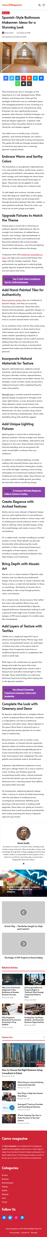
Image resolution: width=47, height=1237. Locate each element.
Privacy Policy (15, 1232)
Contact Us (25, 1232)
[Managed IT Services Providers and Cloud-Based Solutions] (9, 1107)
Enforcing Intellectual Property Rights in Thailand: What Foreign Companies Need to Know (34, 992)
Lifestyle (5, 1194)
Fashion (5, 1186)
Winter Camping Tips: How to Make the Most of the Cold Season (29, 1118)
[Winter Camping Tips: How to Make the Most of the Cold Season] (9, 1118)
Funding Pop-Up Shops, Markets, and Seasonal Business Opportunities (34, 1019)
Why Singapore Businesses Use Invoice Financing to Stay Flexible (11, 1021)
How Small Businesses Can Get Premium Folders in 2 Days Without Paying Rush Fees (23, 890)
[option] (23, 883)
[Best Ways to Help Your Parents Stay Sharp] (9, 1096)
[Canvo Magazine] (12, 5)
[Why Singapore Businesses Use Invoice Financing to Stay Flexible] (12, 1009)
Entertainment (7, 1183)
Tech (4, 1198)
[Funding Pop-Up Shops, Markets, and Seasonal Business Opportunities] (35, 1009)
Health (4, 1190)
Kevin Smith (9, 33)
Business (6, 13)
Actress (5, 1175)
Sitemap (34, 1232)
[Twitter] (11, 78)
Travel (4, 1202)
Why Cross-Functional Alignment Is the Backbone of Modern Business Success (11, 991)
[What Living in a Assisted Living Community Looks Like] (9, 1085)
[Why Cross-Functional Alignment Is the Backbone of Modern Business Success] (12, 979)
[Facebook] (5, 78)
